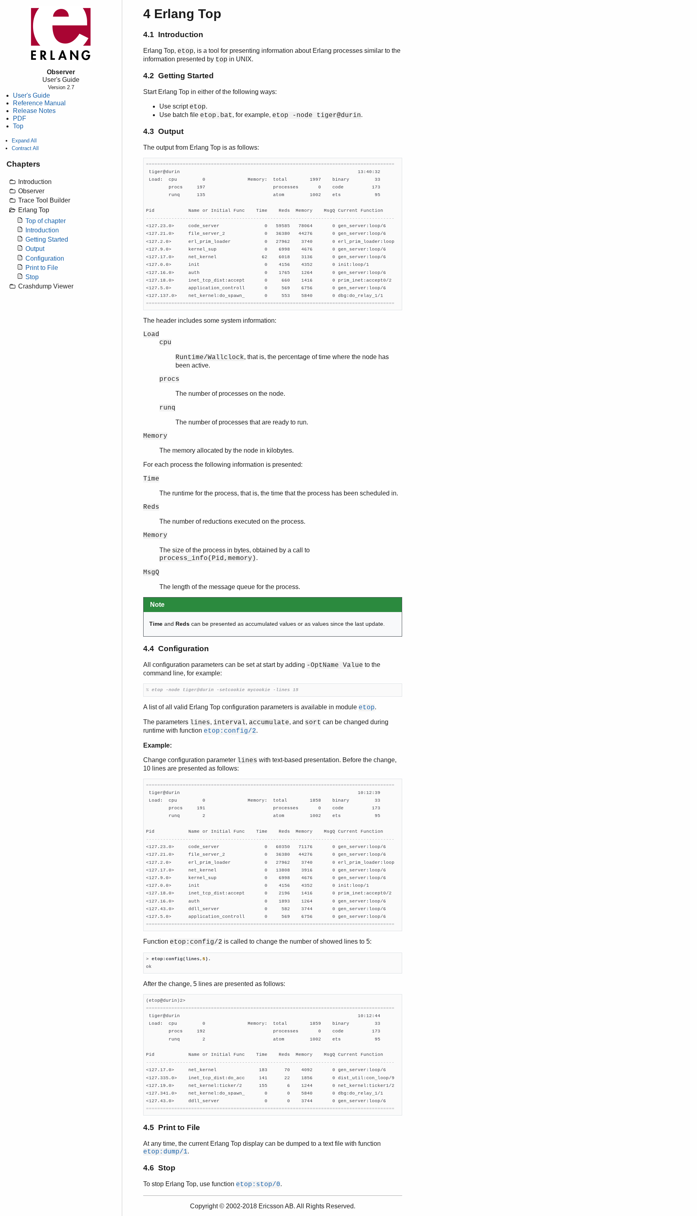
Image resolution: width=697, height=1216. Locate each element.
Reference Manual (39, 103)
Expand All (24, 141)
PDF (19, 118)
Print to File (41, 267)
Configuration (44, 258)
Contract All (25, 148)
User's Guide (31, 95)
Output (34, 248)
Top (18, 126)
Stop (32, 277)
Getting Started (46, 239)
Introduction (42, 230)
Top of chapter (45, 220)
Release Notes (34, 110)
